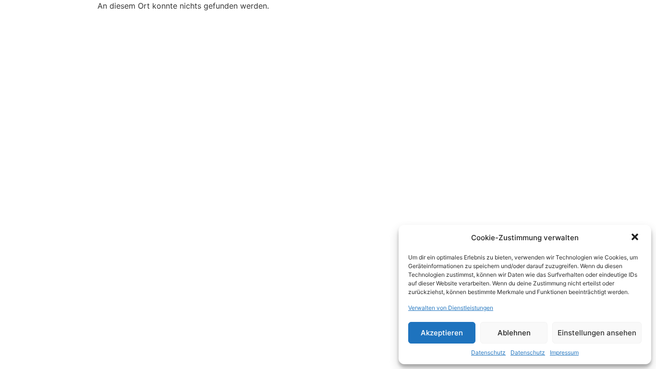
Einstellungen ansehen (597, 332)
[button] (636, 238)
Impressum (564, 352)
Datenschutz (488, 352)
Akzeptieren (442, 332)
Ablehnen (514, 332)
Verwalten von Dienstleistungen (450, 307)
